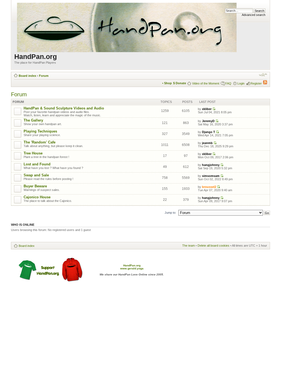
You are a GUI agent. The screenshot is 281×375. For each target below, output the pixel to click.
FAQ (228, 83)
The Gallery (33, 120)
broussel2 (209, 186)
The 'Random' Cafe (39, 142)
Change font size (263, 74)
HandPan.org (131, 265)
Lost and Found (37, 164)
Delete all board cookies (213, 245)
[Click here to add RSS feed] (265, 83)
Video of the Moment (205, 83)
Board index (27, 75)
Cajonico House (37, 197)
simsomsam (211, 175)
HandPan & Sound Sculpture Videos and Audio (64, 108)
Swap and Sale (36, 175)
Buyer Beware (35, 186)
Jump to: (170, 212)
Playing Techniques (40, 131)
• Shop (167, 83)
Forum (44, 75)
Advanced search (253, 14)
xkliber (207, 109)
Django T (208, 132)
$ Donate (179, 83)
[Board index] (127, 26)
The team (188, 245)
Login (241, 83)
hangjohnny (211, 165)
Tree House (33, 153)
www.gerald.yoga (132, 268)
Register (256, 83)
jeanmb (207, 143)
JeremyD (208, 121)
